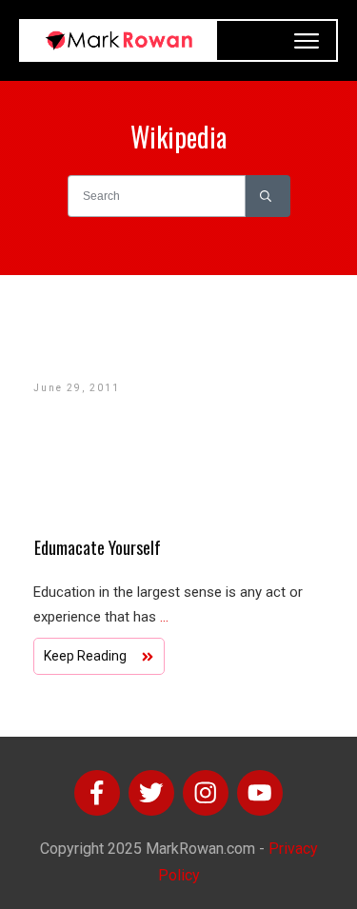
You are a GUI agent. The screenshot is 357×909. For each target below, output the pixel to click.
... (164, 616)
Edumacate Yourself (97, 547)
